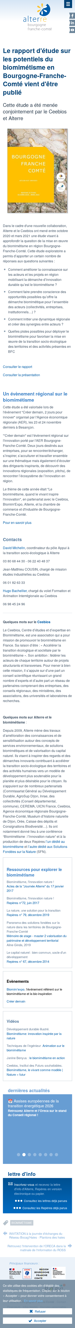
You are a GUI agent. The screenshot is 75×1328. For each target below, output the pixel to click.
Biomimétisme (21, 1223)
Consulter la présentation (21, 374)
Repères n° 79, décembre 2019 (28, 914)
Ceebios (43, 621)
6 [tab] (45, 1154)
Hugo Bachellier (15, 590)
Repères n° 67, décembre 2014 (28, 961)
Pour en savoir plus (17, 522)
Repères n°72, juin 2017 (23, 902)
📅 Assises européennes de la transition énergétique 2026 (33, 1103)
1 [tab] (18, 1154)
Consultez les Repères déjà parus (44, 1208)
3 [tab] (29, 1154)
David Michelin (14, 547)
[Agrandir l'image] (37, 170)
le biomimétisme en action (47, 1058)
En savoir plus (33, 1300)
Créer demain (16, 1001)
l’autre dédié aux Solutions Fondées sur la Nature (35, 849)
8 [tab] (56, 1154)
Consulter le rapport (17, 366)
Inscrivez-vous (24, 1184)
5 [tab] (40, 1154)
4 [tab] (34, 1154)
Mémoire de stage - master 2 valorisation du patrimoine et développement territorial (36, 938)
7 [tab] (51, 1154)
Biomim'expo (15, 989)
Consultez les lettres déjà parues (45, 1201)
